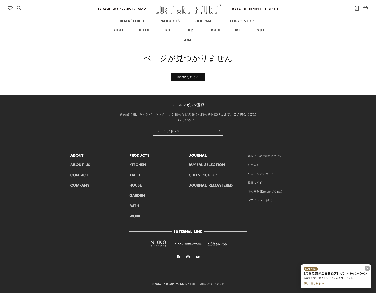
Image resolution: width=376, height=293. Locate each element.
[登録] (218, 131)
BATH (238, 29)
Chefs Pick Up (203, 174)
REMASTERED (132, 20)
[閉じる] (367, 268)
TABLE (168, 29)
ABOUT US (80, 164)
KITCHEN (144, 29)
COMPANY (80, 185)
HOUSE (191, 29)
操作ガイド (255, 182)
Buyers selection (207, 164)
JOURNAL (205, 20)
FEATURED (117, 29)
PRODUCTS (170, 20)
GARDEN (215, 29)
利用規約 (253, 165)
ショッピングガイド (261, 174)
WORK (261, 29)
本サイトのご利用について (265, 156)
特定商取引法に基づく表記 (265, 191)
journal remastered (211, 185)
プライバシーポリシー (262, 200)
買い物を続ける (188, 77)
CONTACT (79, 174)
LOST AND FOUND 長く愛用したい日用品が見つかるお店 (193, 284)
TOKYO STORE (243, 20)
